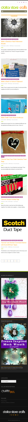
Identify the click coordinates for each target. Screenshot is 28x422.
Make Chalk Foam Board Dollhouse (12, 117)
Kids (14, 115)
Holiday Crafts (15, 39)
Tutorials (23, 155)
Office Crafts (16, 79)
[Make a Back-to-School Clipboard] (14, 67)
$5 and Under (4, 155)
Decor (10, 39)
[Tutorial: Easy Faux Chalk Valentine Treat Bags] (14, 142)
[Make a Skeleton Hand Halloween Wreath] (14, 27)
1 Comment (15, 201)
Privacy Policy (4, 400)
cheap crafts (9, 79)
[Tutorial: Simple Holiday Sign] (14, 184)
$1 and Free (4, 79)
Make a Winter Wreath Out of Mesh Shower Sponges (12, 367)
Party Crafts (17, 155)
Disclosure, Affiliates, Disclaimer (8, 402)
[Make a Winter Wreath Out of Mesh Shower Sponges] (14, 344)
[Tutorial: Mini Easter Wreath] (14, 298)
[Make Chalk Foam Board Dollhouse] (14, 103)
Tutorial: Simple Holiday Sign (10, 199)
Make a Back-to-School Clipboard (11, 81)
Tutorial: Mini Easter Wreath (6, 321)
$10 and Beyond (4, 39)
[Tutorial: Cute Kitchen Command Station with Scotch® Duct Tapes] (14, 225)
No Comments (17, 45)
